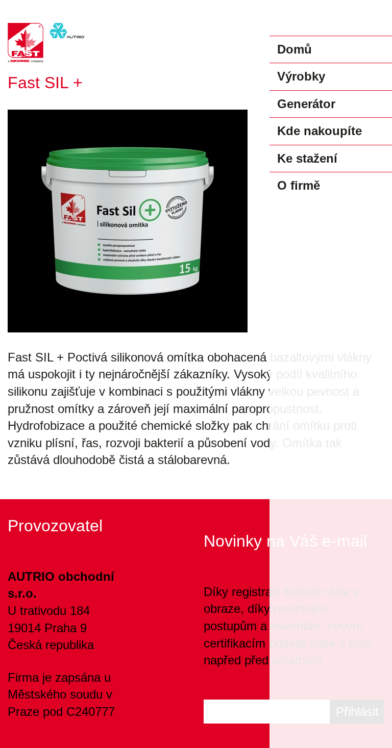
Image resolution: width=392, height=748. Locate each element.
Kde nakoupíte (319, 131)
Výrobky (301, 76)
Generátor (306, 104)
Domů (294, 49)
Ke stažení (307, 158)
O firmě (298, 185)
